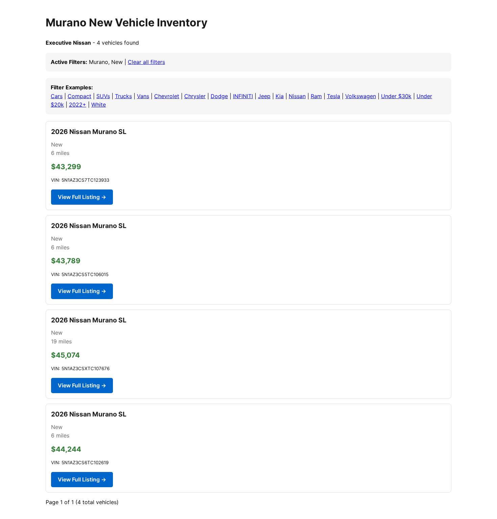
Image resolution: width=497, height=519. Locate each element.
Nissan (297, 96)
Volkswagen (360, 96)
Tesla (333, 96)
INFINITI (243, 96)
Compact (79, 96)
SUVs (103, 96)
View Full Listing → (82, 197)
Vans (143, 96)
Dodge (219, 96)
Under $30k (396, 96)
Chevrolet (166, 96)
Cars (57, 96)
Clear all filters (146, 62)
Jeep (264, 96)
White (98, 104)
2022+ (77, 104)
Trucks (123, 96)
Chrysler (195, 96)
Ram (316, 96)
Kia (280, 96)
